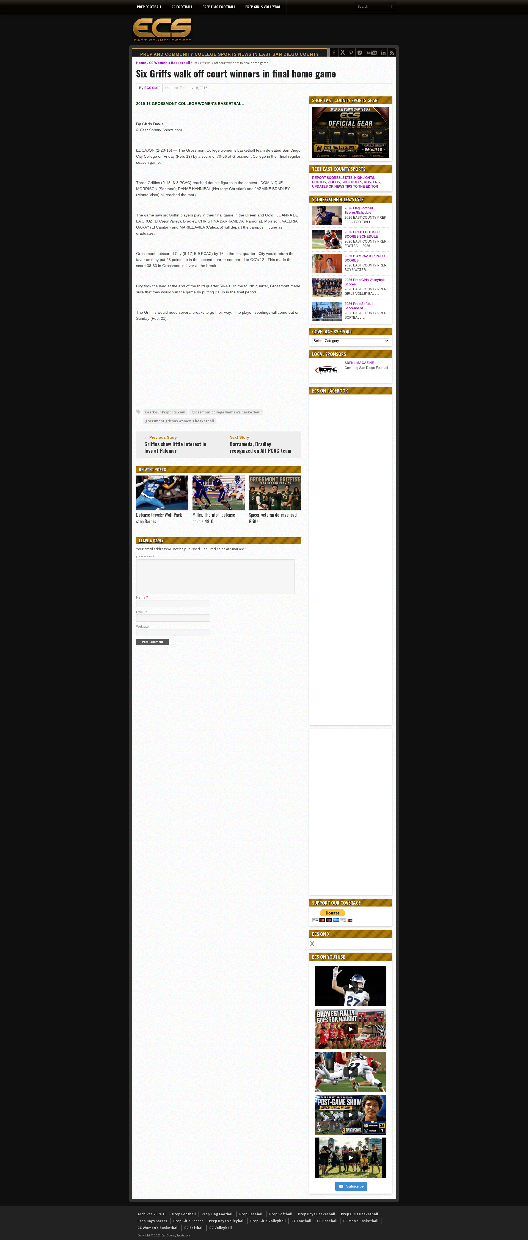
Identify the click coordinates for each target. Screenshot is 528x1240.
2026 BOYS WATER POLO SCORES (365, 258)
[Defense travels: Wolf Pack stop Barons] (162, 509)
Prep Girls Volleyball (263, 6)
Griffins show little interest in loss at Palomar (175, 447)
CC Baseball (327, 1221)
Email (141, 612)
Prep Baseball (251, 1214)
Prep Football (149, 6)
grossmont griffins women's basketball (179, 421)
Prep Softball (280, 1214)
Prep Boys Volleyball (226, 1221)
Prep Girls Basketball (359, 1214)
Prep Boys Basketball (316, 1214)
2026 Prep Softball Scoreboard (359, 306)
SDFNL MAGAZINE (359, 363)
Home (141, 62)
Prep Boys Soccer (152, 1221)
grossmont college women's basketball (225, 412)
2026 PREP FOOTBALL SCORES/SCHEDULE (363, 234)
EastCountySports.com (165, 412)
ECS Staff (152, 88)
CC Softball (194, 1227)
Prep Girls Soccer (188, 1221)
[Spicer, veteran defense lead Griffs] (275, 509)
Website (142, 626)
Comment (145, 557)
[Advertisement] (296, 29)
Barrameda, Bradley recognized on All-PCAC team (260, 447)
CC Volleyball (220, 1227)
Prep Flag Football (218, 6)
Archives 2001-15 (152, 1214)
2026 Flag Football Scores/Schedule (359, 210)
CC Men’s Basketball (360, 1221)
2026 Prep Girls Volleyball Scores (364, 282)
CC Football (182, 6)
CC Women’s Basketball (158, 1227)
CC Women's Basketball (169, 62)
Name (142, 597)
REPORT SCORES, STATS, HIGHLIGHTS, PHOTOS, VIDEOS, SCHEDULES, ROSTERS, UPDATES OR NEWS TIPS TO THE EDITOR (346, 182)
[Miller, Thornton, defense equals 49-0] (219, 509)
